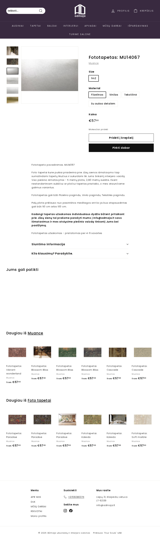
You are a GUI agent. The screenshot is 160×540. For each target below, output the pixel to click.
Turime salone (80, 34)
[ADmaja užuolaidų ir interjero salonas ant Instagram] (65, 510)
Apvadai (91, 25)
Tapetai (35, 25)
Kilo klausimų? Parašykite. (52, 253)
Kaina (93, 114)
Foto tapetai (39, 400)
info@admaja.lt (105, 505)
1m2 (93, 78)
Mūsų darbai (112, 25)
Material (94, 88)
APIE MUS (36, 497)
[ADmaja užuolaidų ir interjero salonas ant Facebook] (70, 510)
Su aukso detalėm (103, 103)
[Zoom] (49, 75)
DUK (33, 501)
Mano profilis (39, 516)
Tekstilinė (130, 94)
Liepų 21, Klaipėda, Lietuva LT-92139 (111, 498)
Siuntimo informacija (48, 244)
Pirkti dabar (121, 148)
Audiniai (18, 25)
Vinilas (113, 94)
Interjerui (70, 25)
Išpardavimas (138, 25)
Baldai (52, 25)
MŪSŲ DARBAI (38, 506)
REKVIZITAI (36, 511)
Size (91, 72)
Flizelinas (97, 94)
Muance (94, 63)
